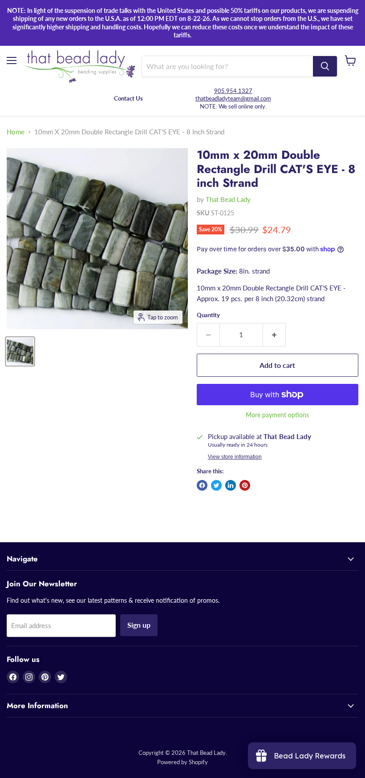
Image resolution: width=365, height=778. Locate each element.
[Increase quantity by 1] (274, 334)
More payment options (277, 415)
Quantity (208, 315)
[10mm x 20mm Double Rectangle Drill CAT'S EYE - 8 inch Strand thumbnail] (20, 351)
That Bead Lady (228, 199)
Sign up (138, 625)
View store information (235, 457)
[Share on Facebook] (202, 485)
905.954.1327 (233, 90)
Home (15, 132)
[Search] (325, 66)
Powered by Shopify (182, 762)
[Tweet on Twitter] (216, 485)
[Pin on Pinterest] (244, 485)
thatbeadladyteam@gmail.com (233, 98)
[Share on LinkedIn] (230, 485)
